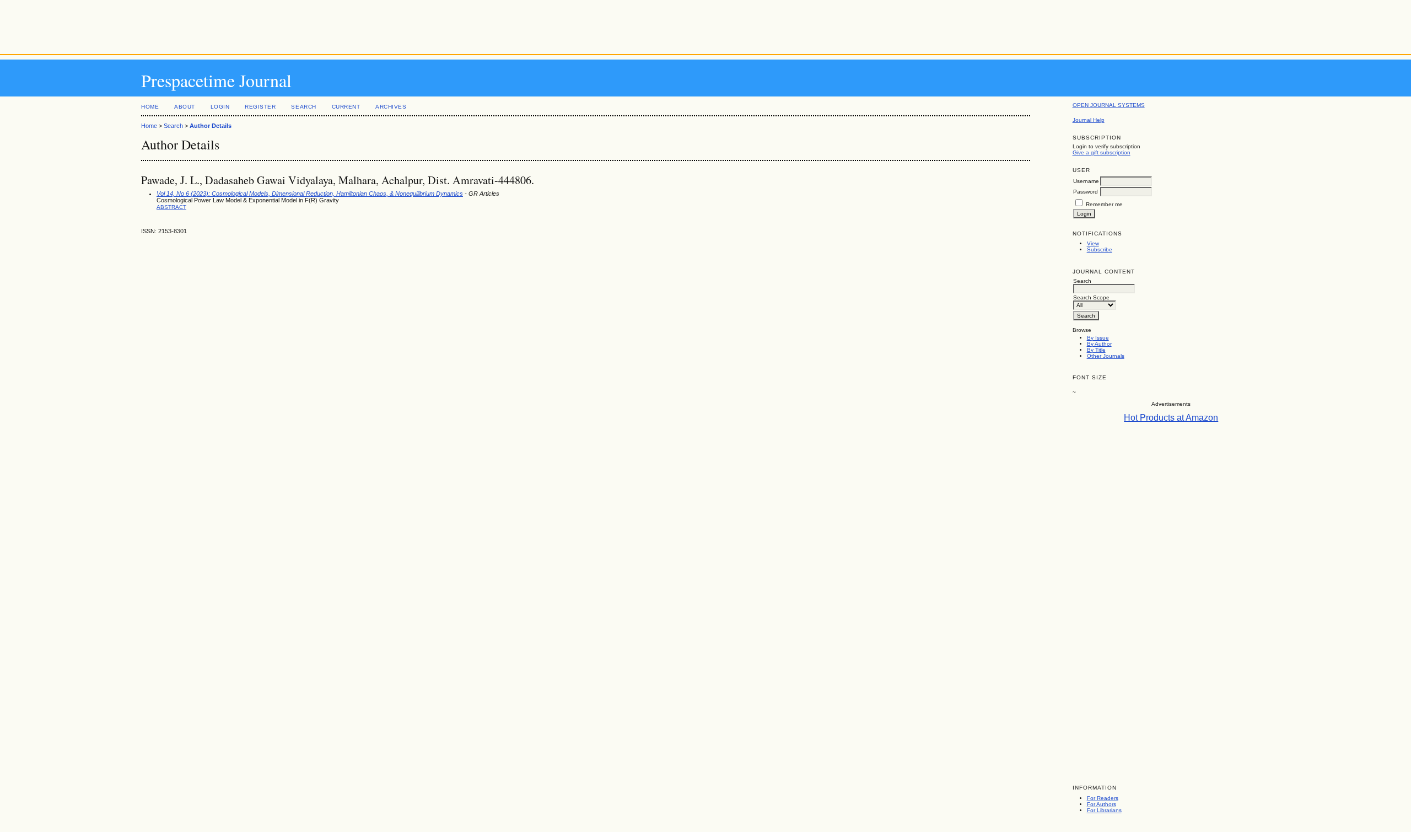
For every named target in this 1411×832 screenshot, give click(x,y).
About (184, 107)
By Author (1099, 344)
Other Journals (1105, 356)
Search (303, 107)
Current (346, 107)
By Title (1096, 350)
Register (260, 107)
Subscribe (1099, 249)
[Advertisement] (705, 25)
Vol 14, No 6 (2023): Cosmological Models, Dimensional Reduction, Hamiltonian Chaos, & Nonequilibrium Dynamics (310, 193)
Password (1085, 192)
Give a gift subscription (1101, 152)
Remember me (1104, 204)
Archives (390, 107)
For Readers (1102, 798)
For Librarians (1104, 810)
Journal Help (1089, 120)
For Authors (1101, 804)
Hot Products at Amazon (1171, 417)
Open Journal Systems (1109, 105)
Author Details (210, 125)
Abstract (171, 207)
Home (150, 107)
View (1093, 243)
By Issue (1098, 338)
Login (220, 107)
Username (1086, 181)
